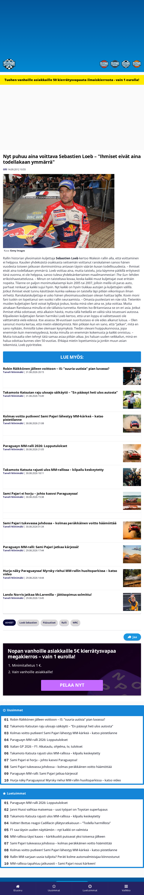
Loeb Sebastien (28, 622)
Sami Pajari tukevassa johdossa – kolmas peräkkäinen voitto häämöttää (59, 523)
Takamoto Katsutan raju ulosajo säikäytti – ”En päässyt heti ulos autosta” (60, 392)
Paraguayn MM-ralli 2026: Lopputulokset (35, 446)
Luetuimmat (16, 793)
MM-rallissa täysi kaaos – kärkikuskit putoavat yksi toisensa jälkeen (57, 836)
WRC (75, 622)
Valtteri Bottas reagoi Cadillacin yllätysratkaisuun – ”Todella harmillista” (60, 823)
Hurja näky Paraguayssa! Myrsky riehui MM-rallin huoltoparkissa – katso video (60, 572)
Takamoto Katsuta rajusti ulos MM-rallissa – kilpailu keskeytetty (53, 469)
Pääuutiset (49, 622)
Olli (5, 169)
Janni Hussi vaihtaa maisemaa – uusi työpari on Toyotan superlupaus (59, 809)
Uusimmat (15, 710)
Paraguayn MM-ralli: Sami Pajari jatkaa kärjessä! (41, 547)
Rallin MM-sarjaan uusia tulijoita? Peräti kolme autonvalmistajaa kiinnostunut (65, 857)
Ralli (64, 622)
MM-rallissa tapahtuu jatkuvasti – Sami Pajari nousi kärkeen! (52, 863)
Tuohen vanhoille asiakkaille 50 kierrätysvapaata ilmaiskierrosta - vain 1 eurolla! (71, 80)
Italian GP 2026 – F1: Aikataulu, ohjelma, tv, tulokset (46, 746)
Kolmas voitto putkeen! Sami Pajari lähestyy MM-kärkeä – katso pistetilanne (53, 418)
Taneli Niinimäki (13, 372)
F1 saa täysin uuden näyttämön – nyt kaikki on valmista (49, 830)
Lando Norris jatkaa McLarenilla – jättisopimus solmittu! (47, 594)
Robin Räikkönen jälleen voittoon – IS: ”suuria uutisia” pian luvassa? (56, 368)
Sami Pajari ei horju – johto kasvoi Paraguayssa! (40, 493)
